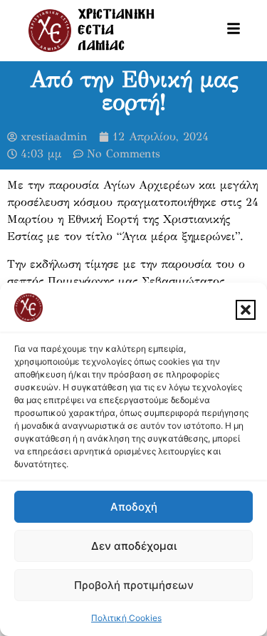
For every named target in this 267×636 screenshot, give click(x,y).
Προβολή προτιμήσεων (134, 585)
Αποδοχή (133, 507)
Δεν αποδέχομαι (134, 546)
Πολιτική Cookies (126, 617)
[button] (246, 310)
